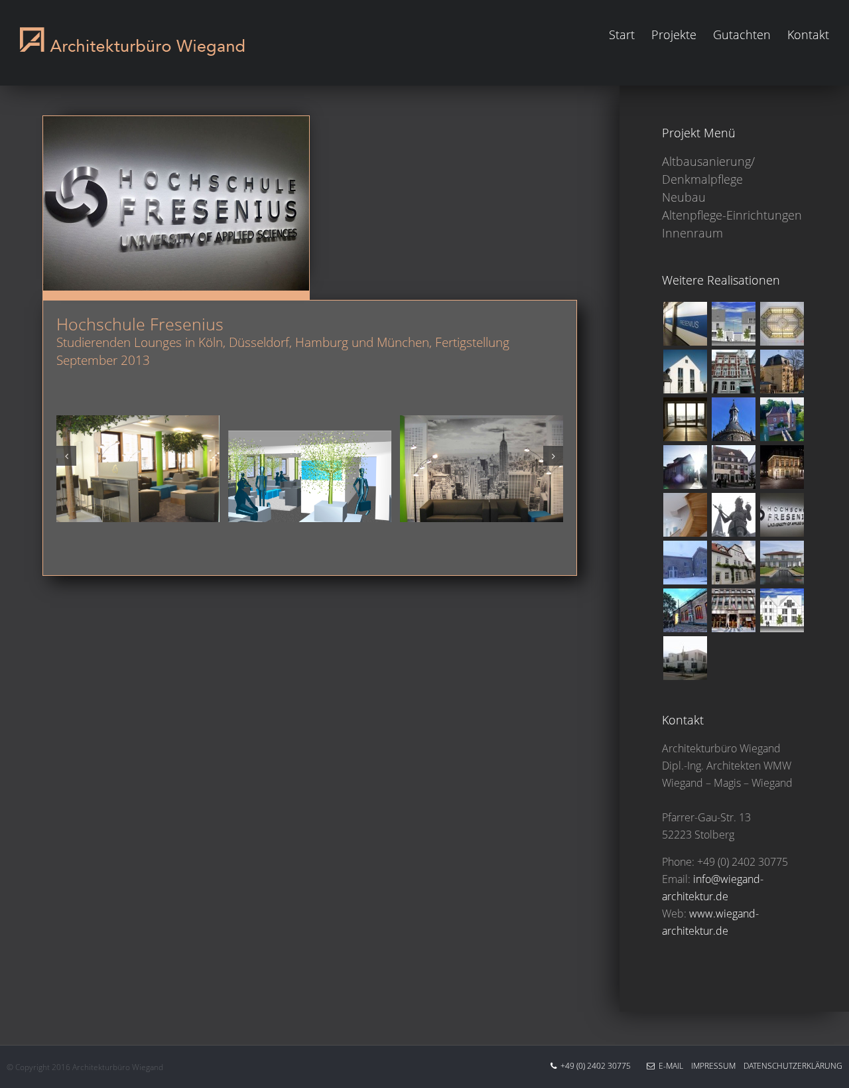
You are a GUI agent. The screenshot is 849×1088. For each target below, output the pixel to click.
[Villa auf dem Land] (782, 562)
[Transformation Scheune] (685, 419)
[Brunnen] (733, 515)
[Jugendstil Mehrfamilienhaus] (782, 324)
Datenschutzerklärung (789, 1065)
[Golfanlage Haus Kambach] (782, 419)
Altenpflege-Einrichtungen (732, 215)
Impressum (709, 1065)
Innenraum (692, 233)
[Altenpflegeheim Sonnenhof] (782, 610)
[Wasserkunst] (782, 371)
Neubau (684, 197)
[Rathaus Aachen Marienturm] (733, 419)
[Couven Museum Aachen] (782, 467)
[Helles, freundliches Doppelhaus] (685, 467)
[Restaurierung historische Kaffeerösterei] (733, 467)
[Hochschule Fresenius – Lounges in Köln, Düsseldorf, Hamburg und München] (782, 515)
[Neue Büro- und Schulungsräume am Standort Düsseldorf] (685, 324)
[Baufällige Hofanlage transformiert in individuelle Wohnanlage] (685, 562)
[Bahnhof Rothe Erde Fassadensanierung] (685, 610)
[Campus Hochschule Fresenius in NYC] (733, 610)
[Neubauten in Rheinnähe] (685, 658)
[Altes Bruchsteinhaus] (685, 515)
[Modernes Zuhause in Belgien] (685, 371)
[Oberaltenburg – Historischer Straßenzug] (733, 562)
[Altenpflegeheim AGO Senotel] (733, 371)
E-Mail (669, 1065)
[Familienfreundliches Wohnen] (733, 324)
